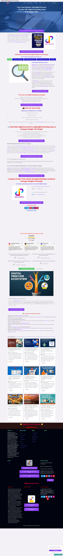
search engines (48, 67)
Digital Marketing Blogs (18, 353)
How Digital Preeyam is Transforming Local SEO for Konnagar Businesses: (30, 377)
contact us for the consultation (38, 330)
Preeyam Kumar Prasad (39, 186)
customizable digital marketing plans (25, 328)
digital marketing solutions (26, 147)
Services (35, 2)
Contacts (21, 443)
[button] (32, 3)
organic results (24, 324)
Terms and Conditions (23, 445)
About (31, 493)
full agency (34, 151)
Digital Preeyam (27, 33)
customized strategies (48, 68)
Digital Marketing (18, 315)
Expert (23, 315)
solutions (24, 42)
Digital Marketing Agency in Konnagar (28, 168)
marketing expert (45, 86)
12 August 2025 (28, 353)
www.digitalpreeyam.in (40, 194)
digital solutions (27, 169)
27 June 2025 (27, 410)
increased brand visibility (21, 152)
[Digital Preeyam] (8, 2)
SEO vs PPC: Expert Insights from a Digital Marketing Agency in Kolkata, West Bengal (31, 349)
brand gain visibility (19, 170)
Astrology (31, 491)
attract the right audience (27, 170)
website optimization (24, 148)
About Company (29, 2)
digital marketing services (25, 323)
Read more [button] (10, 250)
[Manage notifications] (61, 554)
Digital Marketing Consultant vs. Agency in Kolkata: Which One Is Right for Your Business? (31, 407)
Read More (10, 361)
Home (24, 2)
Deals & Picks (27, 493)
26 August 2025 (11, 353)
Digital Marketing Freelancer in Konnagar (22, 145)
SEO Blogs (32, 353)
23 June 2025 (44, 410)
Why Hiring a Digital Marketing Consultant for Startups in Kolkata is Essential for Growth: (47, 407)
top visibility (42, 67)
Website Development (32, 148)
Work (40, 2)
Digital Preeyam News (29, 150)
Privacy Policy (22, 447)
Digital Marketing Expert (23, 330)
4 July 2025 (36, 380)
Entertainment (27, 491)
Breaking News (30, 489)
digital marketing (19, 42)
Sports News (36, 489)
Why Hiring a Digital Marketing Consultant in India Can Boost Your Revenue (14, 349)
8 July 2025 (52, 353)
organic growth (49, 69)
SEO (41, 86)
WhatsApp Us (55, 550)
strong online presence (46, 320)
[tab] (9, 59)
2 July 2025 (52, 381)
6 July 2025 (20, 381)
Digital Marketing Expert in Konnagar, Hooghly (19, 35)
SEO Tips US (35, 439)
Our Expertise (22, 439)
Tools (48, 2)
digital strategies (40, 121)
